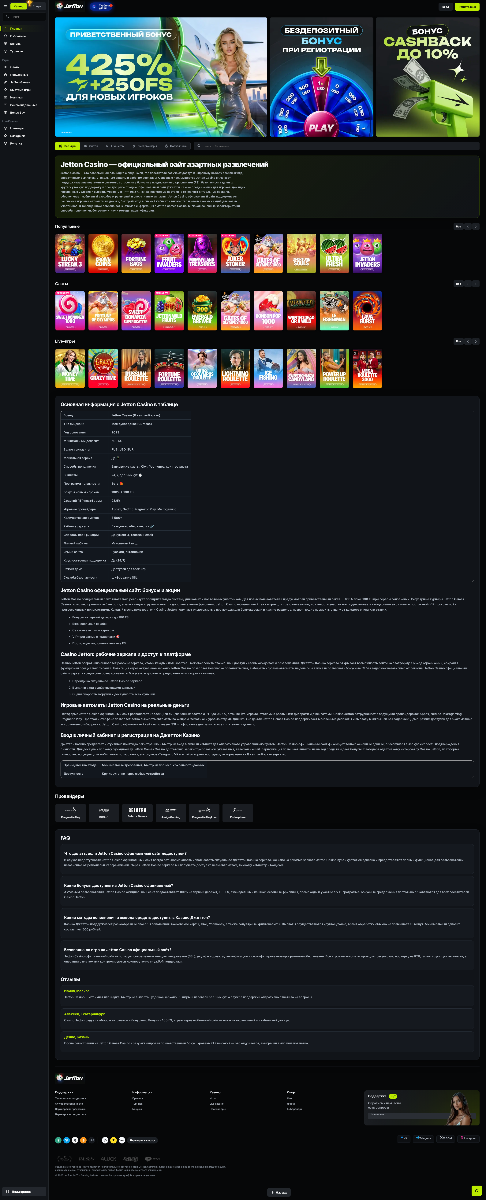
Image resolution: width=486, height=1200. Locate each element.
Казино (18, 6)
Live (289, 1098)
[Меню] (5, 6)
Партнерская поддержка (70, 1114)
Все (458, 226)
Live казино (217, 1103)
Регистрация (467, 6)
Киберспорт (294, 1108)
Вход (445, 6)
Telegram (425, 1138)
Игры (213, 1098)
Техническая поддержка (70, 1098)
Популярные (178, 146)
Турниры (137, 1103)
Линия (291, 1103)
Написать (378, 1114)
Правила (137, 1098)
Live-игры (117, 146)
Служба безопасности (69, 1103)
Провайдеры (218, 1108)
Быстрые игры (147, 146)
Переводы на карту (142, 1140)
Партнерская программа (70, 1108)
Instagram (470, 1138)
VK (405, 1138)
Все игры (70, 146)
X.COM (447, 1138)
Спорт (37, 6)
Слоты (93, 146)
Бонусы (137, 1108)
